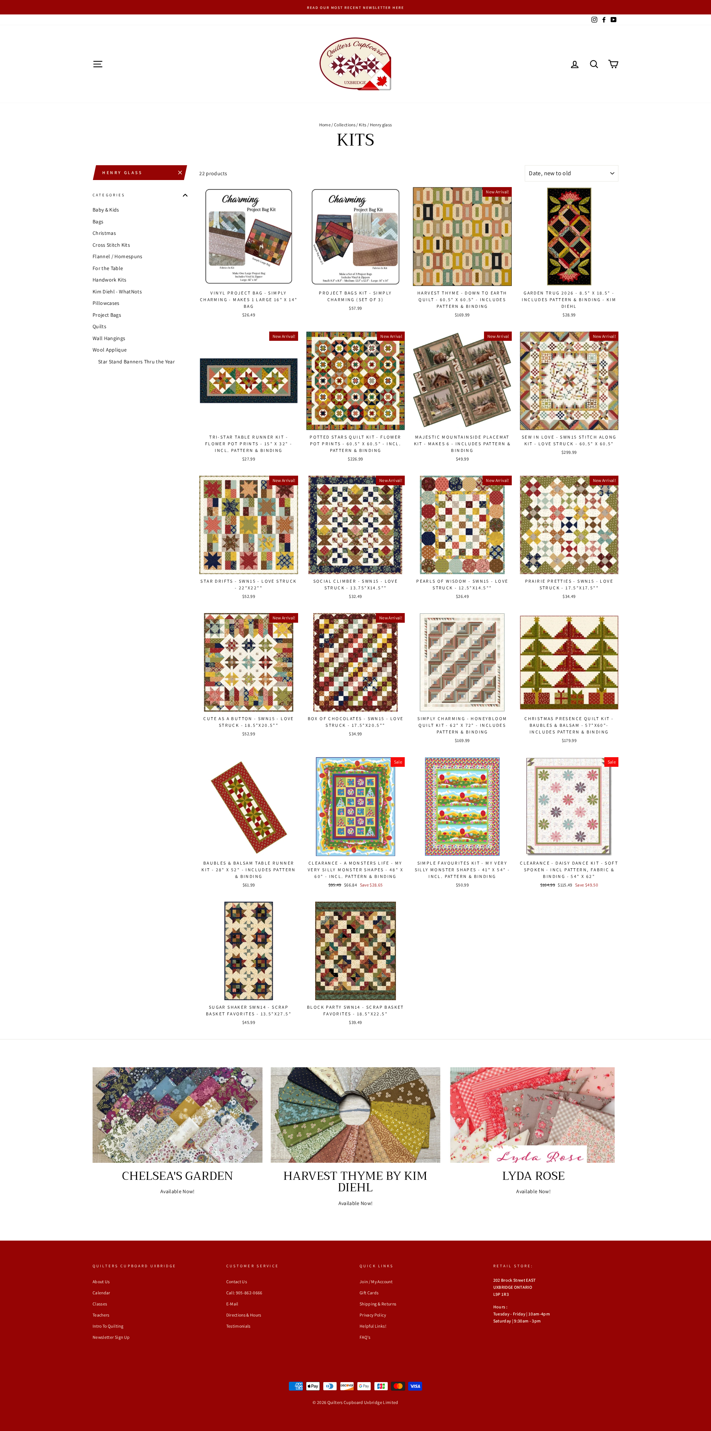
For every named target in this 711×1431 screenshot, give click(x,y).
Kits (362, 124)
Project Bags (107, 315)
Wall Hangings (109, 338)
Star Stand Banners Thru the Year (136, 361)
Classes (100, 1304)
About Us (101, 1281)
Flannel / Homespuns (118, 256)
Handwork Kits (110, 279)
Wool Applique (110, 349)
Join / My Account (376, 1281)
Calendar (101, 1292)
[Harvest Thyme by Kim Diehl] (356, 1115)
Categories (109, 194)
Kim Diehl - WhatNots (117, 291)
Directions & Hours (243, 1315)
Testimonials (238, 1326)
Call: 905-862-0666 (244, 1292)
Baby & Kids (106, 209)
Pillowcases (106, 303)
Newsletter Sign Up (111, 1337)
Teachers (101, 1315)
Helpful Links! (373, 1326)
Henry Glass (122, 172)
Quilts (99, 326)
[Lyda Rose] (533, 1115)
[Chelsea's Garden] (178, 1115)
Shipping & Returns (378, 1304)
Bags (98, 221)
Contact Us (236, 1281)
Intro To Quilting (108, 1326)
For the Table (108, 268)
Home (325, 124)
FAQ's (365, 1337)
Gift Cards (369, 1292)
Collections (345, 124)
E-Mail (232, 1304)
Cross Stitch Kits (111, 245)
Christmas (104, 233)
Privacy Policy (373, 1315)
